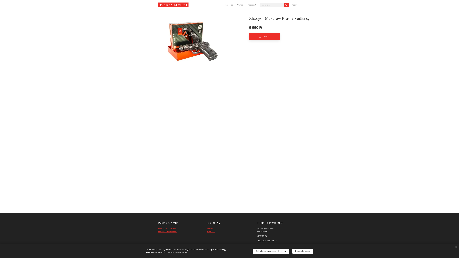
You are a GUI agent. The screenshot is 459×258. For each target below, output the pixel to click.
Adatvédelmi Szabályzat (167, 228)
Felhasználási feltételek (167, 231)
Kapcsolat (211, 231)
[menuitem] (230, 5)
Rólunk (210, 228)
